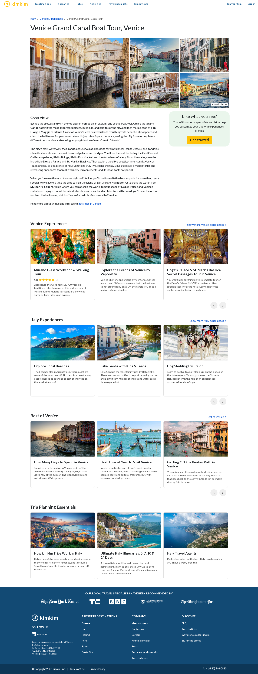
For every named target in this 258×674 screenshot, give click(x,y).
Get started (199, 140)
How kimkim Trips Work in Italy (58, 553)
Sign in (251, 3)
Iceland (86, 634)
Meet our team (140, 623)
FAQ (184, 623)
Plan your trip (234, 3)
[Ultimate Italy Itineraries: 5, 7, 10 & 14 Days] (129, 530)
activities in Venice (89, 203)
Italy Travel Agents (182, 553)
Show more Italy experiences (207, 320)
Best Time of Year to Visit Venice (126, 462)
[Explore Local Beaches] (63, 342)
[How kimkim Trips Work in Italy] (63, 530)
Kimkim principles (141, 640)
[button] (213, 305)
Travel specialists (117, 3)
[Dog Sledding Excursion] (196, 342)
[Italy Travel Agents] (196, 530)
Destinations (43, 3)
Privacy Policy (97, 669)
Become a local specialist (145, 652)
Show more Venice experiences (205, 224)
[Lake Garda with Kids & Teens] (129, 342)
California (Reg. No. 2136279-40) (46, 648)
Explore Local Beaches (51, 366)
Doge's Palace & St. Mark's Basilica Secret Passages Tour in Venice (194, 272)
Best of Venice (215, 416)
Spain (85, 646)
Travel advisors (140, 657)
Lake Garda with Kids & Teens (123, 366)
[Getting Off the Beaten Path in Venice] (196, 439)
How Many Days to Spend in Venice (61, 462)
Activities (95, 3)
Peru (84, 640)
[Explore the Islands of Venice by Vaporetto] (129, 246)
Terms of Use (77, 669)
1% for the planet (191, 640)
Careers (136, 634)
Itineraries (63, 3)
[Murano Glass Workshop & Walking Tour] (63, 246)
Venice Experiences (51, 18)
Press (135, 646)
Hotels (79, 3)
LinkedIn (42, 634)
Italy (33, 18)
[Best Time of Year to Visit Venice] (129, 439)
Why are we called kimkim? (196, 634)
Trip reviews (141, 3)
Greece (86, 623)
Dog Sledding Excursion (185, 366)
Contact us (138, 628)
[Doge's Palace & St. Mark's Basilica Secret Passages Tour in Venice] (196, 246)
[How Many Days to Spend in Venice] (63, 439)
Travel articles (189, 628)
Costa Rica (87, 652)
